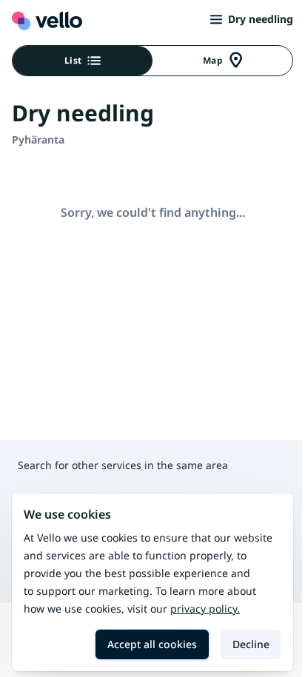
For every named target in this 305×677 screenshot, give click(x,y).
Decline (250, 644)
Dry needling (260, 19)
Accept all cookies (152, 644)
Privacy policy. (205, 609)
